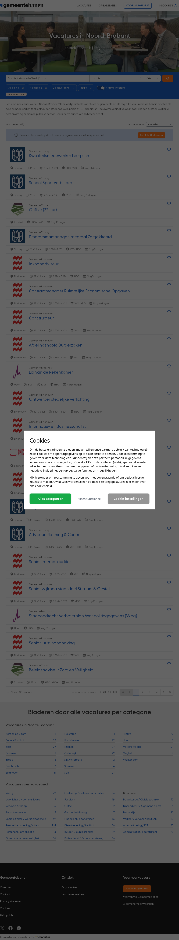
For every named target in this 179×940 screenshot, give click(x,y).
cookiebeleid (43, 486)
